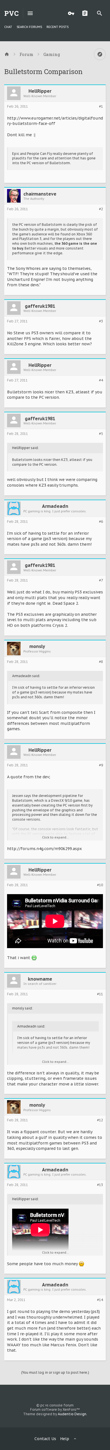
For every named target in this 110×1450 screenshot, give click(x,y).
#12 (100, 1120)
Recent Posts (58, 27)
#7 (101, 580)
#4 (101, 380)
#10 (100, 885)
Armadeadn (55, 506)
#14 (100, 1300)
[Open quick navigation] (100, 54)
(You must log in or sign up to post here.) (55, 1372)
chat (8, 27)
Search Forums (29, 27)
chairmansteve (39, 194)
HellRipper (39, 91)
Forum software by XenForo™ (55, 1409)
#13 (100, 1185)
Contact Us (45, 1438)
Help (64, 1438)
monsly (37, 646)
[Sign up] (86, 13)
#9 (101, 765)
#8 (101, 662)
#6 (101, 522)
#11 (100, 994)
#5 (101, 434)
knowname (40, 979)
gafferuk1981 (40, 306)
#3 (101, 321)
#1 (101, 107)
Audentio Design (72, 1414)
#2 (101, 209)
